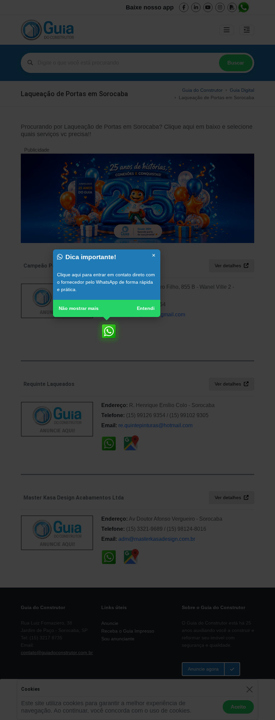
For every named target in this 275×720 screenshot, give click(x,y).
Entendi (146, 308)
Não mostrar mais (79, 308)
